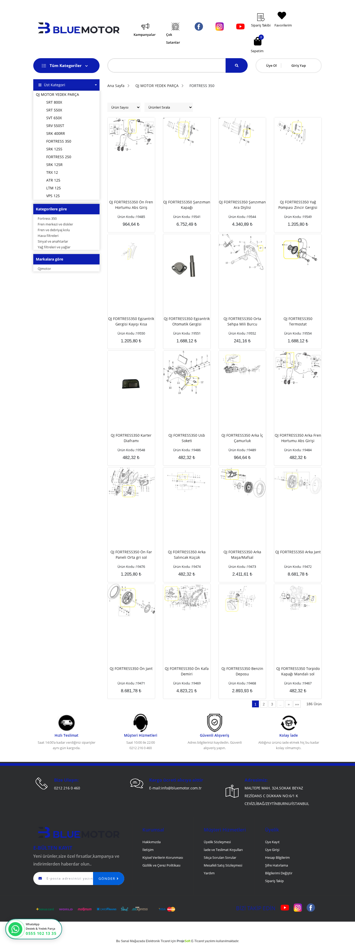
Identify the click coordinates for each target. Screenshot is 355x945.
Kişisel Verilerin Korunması (162, 857)
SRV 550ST (55, 125)
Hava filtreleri (47, 235)
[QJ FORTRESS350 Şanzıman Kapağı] (187, 131)
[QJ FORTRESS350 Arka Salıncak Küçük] (187, 480)
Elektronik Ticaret (158, 941)
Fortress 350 (47, 218)
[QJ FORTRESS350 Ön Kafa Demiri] (187, 597)
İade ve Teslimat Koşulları (223, 849)
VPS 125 (53, 195)
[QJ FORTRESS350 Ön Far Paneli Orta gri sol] (131, 482)
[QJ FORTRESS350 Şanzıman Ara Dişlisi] (242, 131)
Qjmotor (44, 268)
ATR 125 (53, 180)
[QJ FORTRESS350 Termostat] (297, 249)
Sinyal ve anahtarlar (52, 241)
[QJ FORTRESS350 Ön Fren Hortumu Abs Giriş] (131, 134)
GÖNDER (107, 878)
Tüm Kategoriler (66, 65)
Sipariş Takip (274, 881)
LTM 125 (53, 187)
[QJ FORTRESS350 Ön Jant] (131, 599)
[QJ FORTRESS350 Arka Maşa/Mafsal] (242, 482)
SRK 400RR (55, 133)
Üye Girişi (272, 849)
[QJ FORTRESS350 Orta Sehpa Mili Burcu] (242, 251)
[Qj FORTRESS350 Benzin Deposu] (242, 597)
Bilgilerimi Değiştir (278, 873)
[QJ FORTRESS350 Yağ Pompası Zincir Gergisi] (297, 130)
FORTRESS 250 (58, 156)
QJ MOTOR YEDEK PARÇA (57, 94)
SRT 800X (54, 102)
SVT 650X (54, 117)
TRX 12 (52, 172)
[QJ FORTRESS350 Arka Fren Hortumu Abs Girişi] (297, 367)
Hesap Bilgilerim (277, 857)
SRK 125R (54, 164)
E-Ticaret (197, 941)
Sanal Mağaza (131, 941)
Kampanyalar (145, 34)
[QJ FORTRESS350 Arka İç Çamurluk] (242, 364)
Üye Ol (271, 65)
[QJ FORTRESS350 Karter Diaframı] (131, 382)
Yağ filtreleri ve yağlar (53, 247)
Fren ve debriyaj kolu (53, 230)
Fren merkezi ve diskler (55, 224)
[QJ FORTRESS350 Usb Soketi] (187, 372)
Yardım (209, 873)
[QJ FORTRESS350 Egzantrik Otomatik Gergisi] (187, 272)
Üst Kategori (54, 84)
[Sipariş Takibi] (264, 9)
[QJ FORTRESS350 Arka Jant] (297, 480)
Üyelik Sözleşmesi (217, 842)
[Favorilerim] (284, 7)
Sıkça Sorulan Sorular (220, 857)
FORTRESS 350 (58, 141)
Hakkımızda (151, 842)
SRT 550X (54, 110)
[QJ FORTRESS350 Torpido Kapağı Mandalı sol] (297, 597)
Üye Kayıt (272, 842)
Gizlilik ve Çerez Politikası (161, 865)
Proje (183, 941)
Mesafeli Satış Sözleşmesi (223, 865)
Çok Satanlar (173, 38)
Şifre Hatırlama (276, 865)
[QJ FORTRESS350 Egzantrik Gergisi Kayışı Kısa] (131, 250)
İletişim (148, 849)
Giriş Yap (298, 65)
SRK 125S (54, 149)
